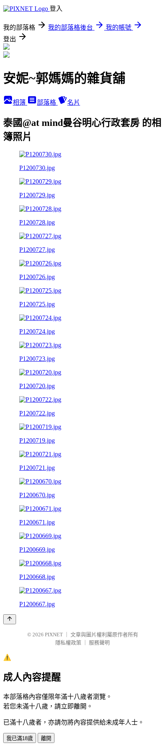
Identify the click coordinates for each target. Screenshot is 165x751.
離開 (46, 738)
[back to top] (9, 619)
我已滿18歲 (19, 738)
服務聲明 (99, 643)
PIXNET (54, 635)
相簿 (20, 102)
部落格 (47, 102)
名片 (73, 102)
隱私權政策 (68, 643)
